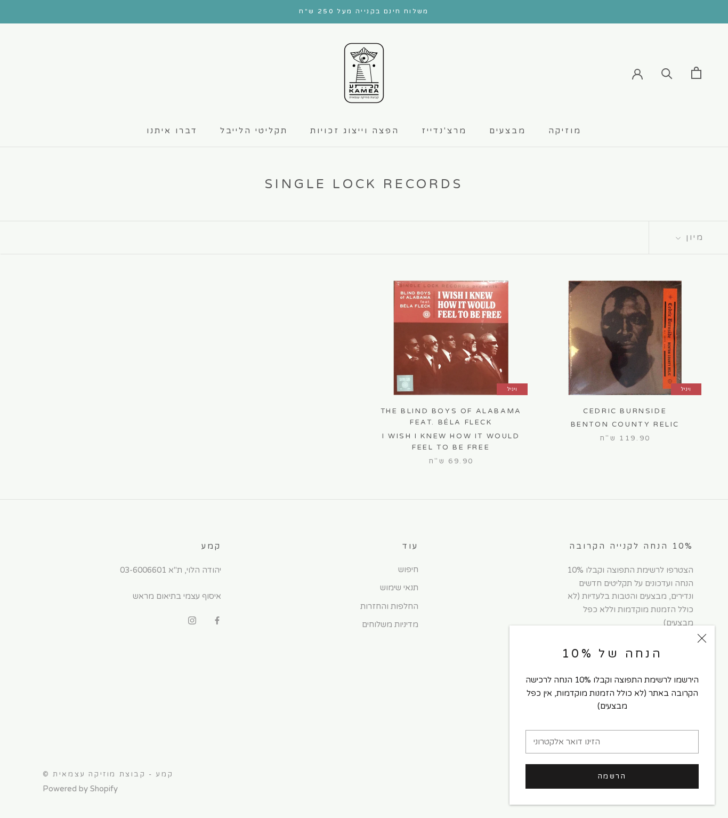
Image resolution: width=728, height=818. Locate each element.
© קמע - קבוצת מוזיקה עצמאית (108, 774)
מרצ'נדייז (444, 130)
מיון (693, 237)
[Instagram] (192, 620)
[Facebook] (217, 620)
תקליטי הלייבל (254, 130)
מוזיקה (564, 130)
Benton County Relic (625, 424)
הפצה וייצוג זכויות (354, 130)
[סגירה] (702, 638)
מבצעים (507, 130)
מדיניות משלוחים (390, 624)
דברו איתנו (172, 130)
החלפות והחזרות (389, 606)
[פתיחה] (696, 73)
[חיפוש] (667, 72)
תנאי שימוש (399, 587)
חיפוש (408, 569)
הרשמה (612, 776)
